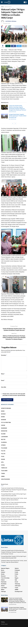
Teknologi (4, 467)
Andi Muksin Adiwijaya (11, 21)
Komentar (4, 355)
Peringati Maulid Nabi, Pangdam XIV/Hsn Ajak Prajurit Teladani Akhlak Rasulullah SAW (17, 116)
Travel (3, 473)
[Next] (15, 123)
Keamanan (4, 428)
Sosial (3, 465)
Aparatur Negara (8, 6)
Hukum (3, 425)
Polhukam (4, 448)
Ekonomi (3, 419)
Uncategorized (5, 479)
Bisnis (2, 411)
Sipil (2, 462)
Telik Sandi (4, 470)
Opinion (3, 445)
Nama (3, 374)
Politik (3, 450)
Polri (2, 456)
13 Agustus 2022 (6, 23)
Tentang (3, 622)
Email (3, 380)
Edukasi (3, 414)
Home (2, 6)
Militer (3, 439)
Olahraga (4, 442)
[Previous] (13, 123)
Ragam (3, 459)
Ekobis (3, 416)
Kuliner (3, 433)
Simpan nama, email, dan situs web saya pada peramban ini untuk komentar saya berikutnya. (14, 394)
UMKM (2, 476)
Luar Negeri (4, 436)
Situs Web (3, 387)
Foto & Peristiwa (6, 422)
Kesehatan (4, 431)
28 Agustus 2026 (13, 111)
